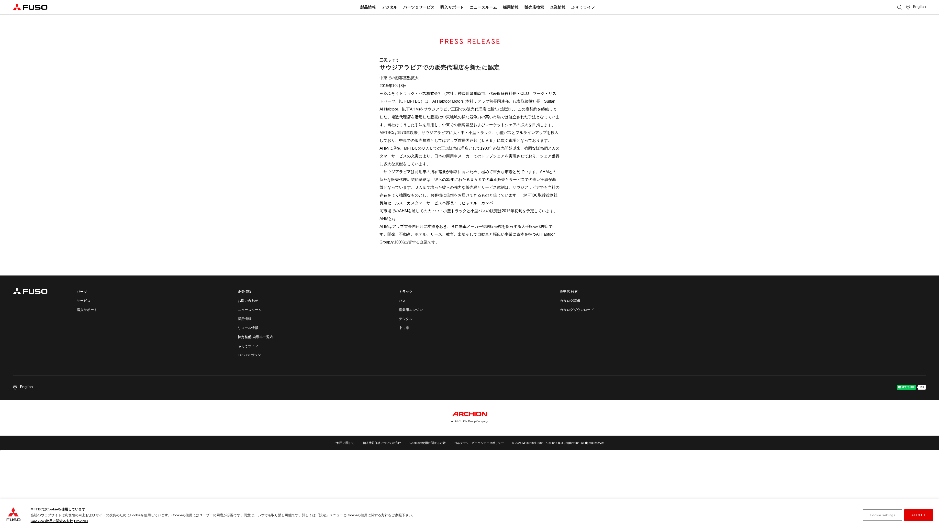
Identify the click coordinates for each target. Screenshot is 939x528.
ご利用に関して (344, 443)
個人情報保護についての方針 (382, 443)
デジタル (389, 7)
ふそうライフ (583, 7)
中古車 (404, 328)
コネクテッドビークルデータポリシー (479, 443)
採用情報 (511, 7)
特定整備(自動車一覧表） (257, 337)
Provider (81, 521)
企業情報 (558, 7)
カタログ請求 (570, 301)
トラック (406, 292)
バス (402, 301)
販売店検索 (534, 7)
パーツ (82, 292)
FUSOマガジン (249, 355)
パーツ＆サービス (419, 7)
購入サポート (452, 7)
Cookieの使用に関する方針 (52, 521)
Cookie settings (882, 515)
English (919, 6)
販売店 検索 (569, 292)
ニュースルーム (483, 7)
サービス (83, 301)
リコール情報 (248, 328)
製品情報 (368, 7)
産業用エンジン (411, 310)
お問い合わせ (248, 301)
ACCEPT (918, 515)
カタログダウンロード (577, 310)
